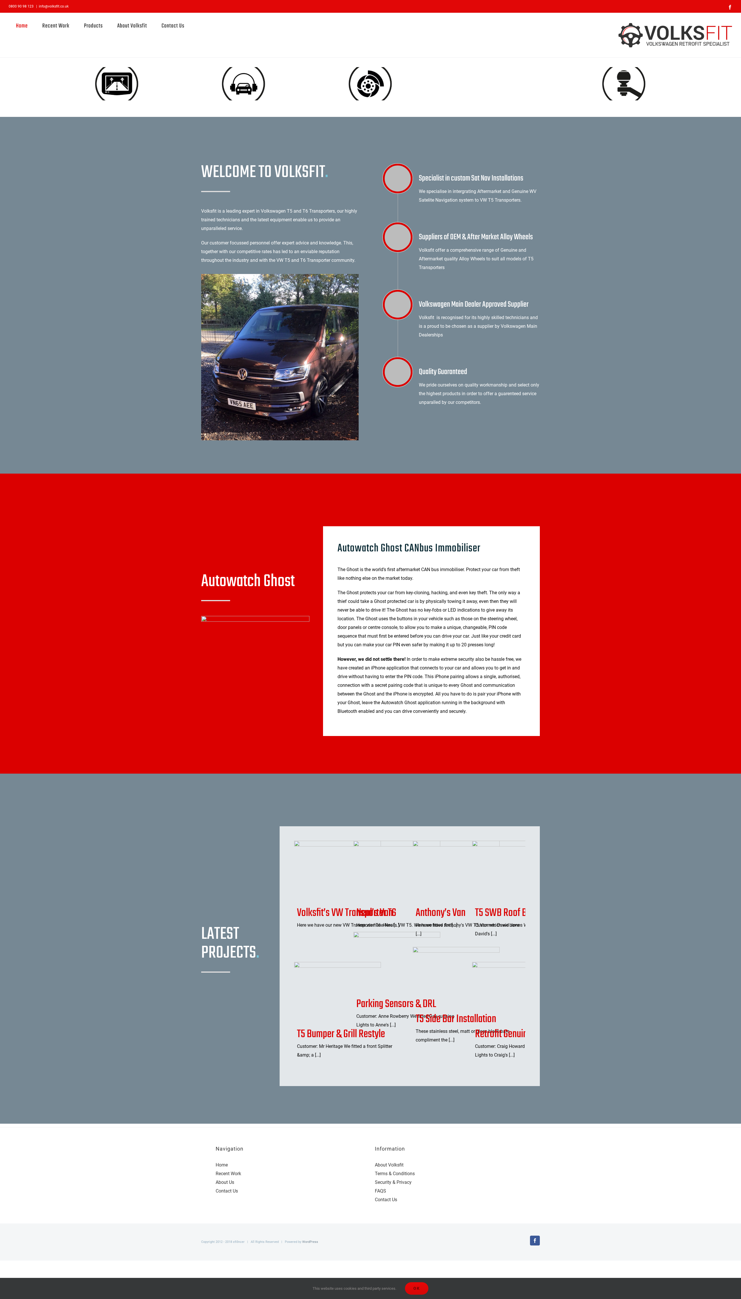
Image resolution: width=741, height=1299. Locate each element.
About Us (225, 1182)
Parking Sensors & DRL (387, 963)
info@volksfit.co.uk (54, 6)
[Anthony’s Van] (456, 872)
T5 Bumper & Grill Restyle (328, 993)
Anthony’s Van (446, 872)
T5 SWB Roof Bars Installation (506, 872)
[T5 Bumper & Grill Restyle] (337, 993)
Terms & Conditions (395, 1173)
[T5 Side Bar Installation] (456, 978)
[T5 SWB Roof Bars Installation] (515, 872)
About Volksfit (389, 1165)
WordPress (310, 1242)
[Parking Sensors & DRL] (396, 963)
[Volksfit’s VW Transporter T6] (337, 872)
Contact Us (227, 1191)
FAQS (380, 1191)
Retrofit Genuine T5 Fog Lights (506, 993)
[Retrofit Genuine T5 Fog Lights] (515, 993)
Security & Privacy (393, 1182)
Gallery (347, 872)
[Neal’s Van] (396, 872)
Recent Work (228, 1173)
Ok (416, 1288)
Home (222, 1165)
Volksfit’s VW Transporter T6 (328, 872)
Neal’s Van (387, 872)
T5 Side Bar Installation (446, 978)
